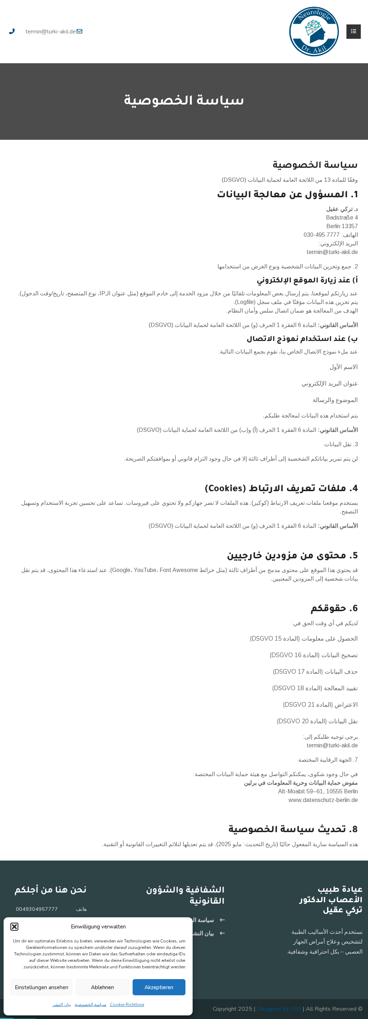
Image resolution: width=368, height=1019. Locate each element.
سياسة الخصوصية (90, 1005)
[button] (14, 926)
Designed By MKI (279, 1009)
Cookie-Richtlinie (127, 1005)
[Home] (314, 31)
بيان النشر (61, 1005)
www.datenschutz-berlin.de (323, 800)
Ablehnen (102, 987)
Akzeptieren (158, 987)
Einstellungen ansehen (41, 987)
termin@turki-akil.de (51, 32)
